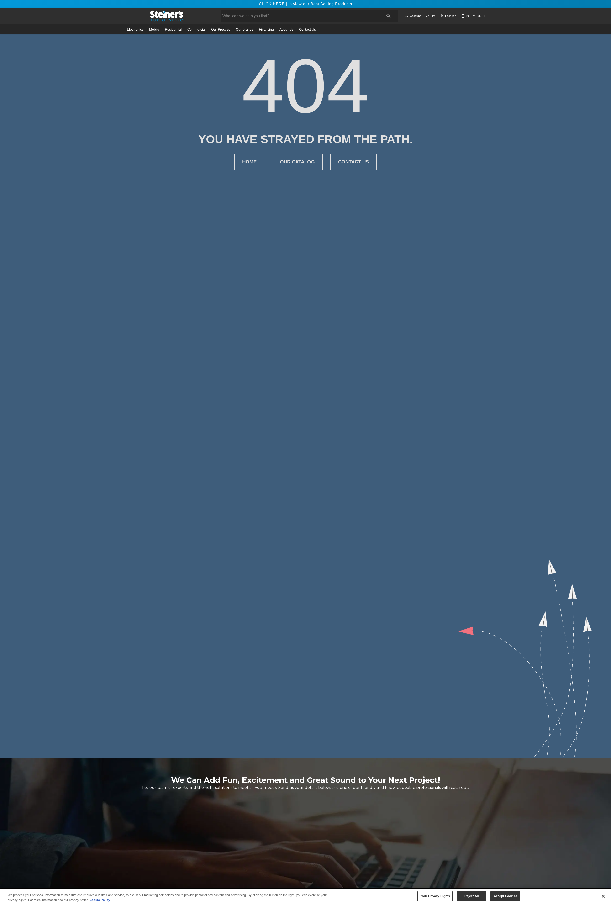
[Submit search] (388, 16)
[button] (407, 16)
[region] (305, 896)
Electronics (135, 29)
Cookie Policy (100, 900)
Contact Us (307, 29)
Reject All (471, 896)
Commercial (196, 29)
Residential (173, 29)
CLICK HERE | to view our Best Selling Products (305, 4)
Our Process (220, 29)
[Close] (603, 896)
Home (249, 161)
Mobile (154, 29)
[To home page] (166, 16)
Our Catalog (297, 161)
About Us (286, 29)
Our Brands (244, 29)
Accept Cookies (505, 896)
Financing (266, 29)
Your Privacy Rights (435, 896)
